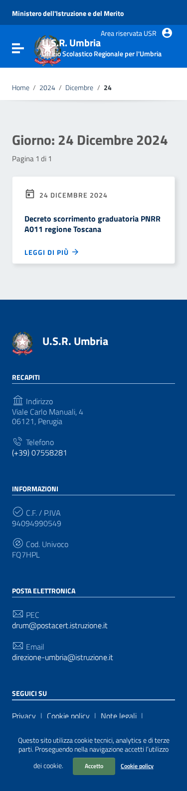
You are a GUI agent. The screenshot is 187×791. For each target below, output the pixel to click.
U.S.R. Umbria (75, 341)
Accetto (94, 766)
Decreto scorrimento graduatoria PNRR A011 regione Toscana (92, 224)
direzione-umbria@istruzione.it (62, 657)
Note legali (119, 716)
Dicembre (79, 87)
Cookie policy (137, 766)
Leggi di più (47, 252)
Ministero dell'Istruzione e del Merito (68, 13)
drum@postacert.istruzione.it (60, 625)
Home (20, 87)
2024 (47, 87)
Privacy (24, 716)
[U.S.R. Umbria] (22, 342)
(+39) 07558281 (39, 452)
